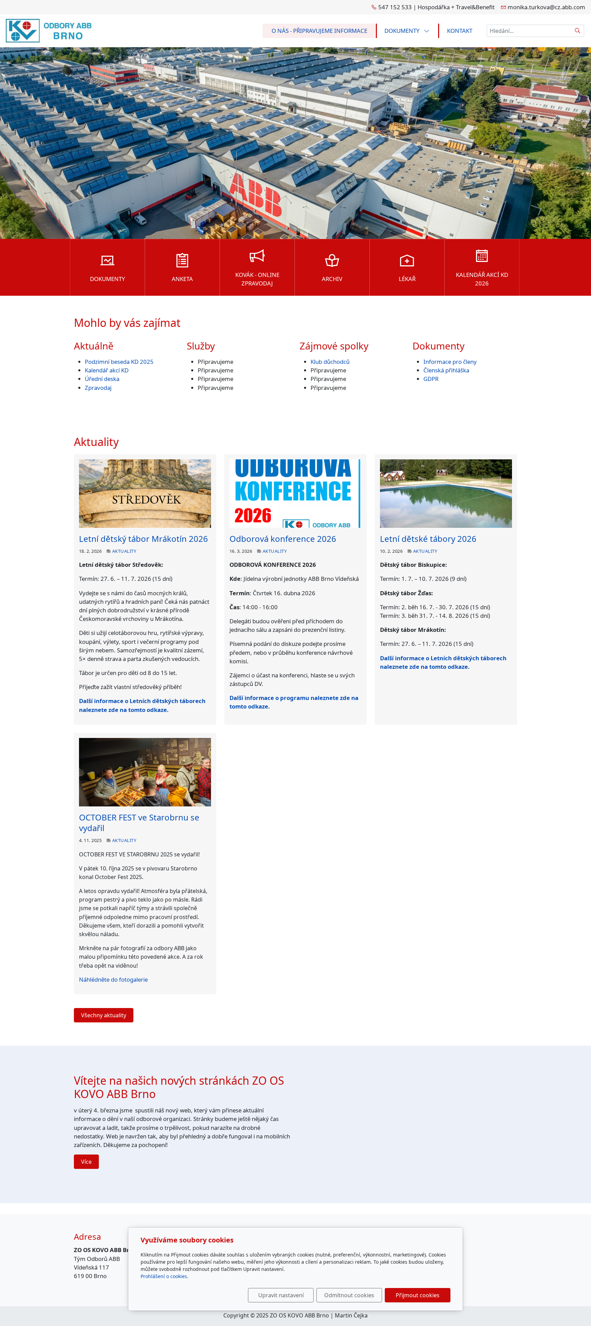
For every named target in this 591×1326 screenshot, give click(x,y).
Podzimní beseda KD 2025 (119, 362)
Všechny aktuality (103, 1015)
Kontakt (459, 31)
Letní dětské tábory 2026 (428, 538)
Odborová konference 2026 (282, 538)
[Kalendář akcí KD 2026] (481, 258)
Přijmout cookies (417, 1295)
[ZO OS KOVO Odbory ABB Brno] (49, 30)
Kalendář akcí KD (107, 370)
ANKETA (182, 279)
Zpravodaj (98, 388)
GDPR (430, 379)
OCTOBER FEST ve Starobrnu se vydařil (139, 822)
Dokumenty (402, 31)
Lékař (407, 279)
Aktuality (124, 551)
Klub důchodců (330, 362)
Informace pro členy (450, 362)
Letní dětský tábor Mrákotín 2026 (143, 538)
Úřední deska (102, 379)
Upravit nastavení (281, 1295)
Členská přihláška (447, 370)
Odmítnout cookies (349, 1295)
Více (86, 1161)
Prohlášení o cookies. (164, 1276)
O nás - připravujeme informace (319, 31)
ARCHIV (332, 279)
